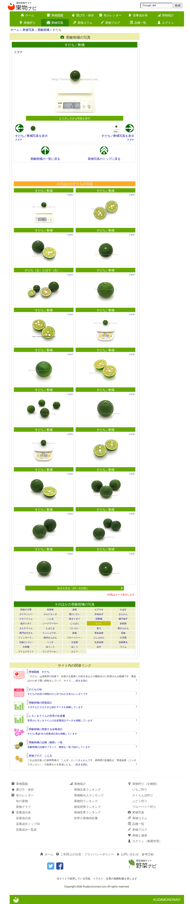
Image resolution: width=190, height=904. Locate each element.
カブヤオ (98, 609)
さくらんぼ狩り (142, 795)
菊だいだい (74, 614)
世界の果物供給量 (86, 818)
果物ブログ (112, 22)
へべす (50, 642)
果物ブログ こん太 (40, 755)
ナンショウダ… (50, 632)
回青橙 (50, 609)
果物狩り (30, 22)
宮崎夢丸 (123, 642)
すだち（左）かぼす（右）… (43, 270)
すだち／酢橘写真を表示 (31, 135)
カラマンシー (26, 614)
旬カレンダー (113, 15)
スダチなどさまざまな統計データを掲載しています (55, 707)
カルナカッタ (50, 614)
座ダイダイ (74, 618)
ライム (123, 646)
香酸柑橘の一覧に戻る (45, 158)
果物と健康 (139, 835)
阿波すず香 (26, 609)
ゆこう (74, 646)
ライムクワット (26, 651)
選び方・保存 (85, 15)
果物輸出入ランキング (89, 795)
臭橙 (74, 609)
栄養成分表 (140, 15)
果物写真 (57, 22)
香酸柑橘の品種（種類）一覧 (46, 742)
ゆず (99, 646)
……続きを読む (79, 680)
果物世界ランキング (87, 812)
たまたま (50, 628)
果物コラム (85, 22)
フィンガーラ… (26, 637)
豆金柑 (74, 642)
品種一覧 (140, 22)
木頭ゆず (98, 614)
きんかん (123, 614)
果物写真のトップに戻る (104, 158)
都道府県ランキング (87, 807)
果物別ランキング (86, 801)
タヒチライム (26, 628)
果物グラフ (23, 807)
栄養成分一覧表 (26, 829)
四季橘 (99, 618)
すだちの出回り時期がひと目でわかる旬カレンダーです (57, 694)
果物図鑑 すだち (39, 671)
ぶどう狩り (139, 801)
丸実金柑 (98, 642)
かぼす (123, 609)
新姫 (74, 632)
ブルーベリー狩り (144, 807)
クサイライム (26, 618)
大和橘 (26, 646)
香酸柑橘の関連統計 (40, 702)
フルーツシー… (74, 637)
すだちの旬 (35, 689)
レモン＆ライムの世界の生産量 (47, 715)
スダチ (18, 139)
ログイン (168, 22)
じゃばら (74, 623)
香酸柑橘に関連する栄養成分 (46, 729)
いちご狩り (139, 789)
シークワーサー (50, 623)
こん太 (50, 618)
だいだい (74, 628)
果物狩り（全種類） (145, 783)
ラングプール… (50, 651)
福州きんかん (50, 637)
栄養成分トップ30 (28, 824)
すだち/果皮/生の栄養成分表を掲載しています (52, 733)
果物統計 (168, 15)
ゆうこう (50, 646)
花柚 (123, 632)
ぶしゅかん (98, 637)
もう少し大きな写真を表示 (74, 118)
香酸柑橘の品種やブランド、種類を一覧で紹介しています (58, 747)
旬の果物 (22, 801)
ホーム (29, 15)
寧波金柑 (98, 632)
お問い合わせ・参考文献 (137, 854)
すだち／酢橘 (44, 190)
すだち (99, 623)
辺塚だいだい (26, 642)
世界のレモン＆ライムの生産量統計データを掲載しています (60, 720)
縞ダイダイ (26, 623)
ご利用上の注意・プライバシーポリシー (87, 854)
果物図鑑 (57, 15)
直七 (99, 628)
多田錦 (123, 623)
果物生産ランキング (87, 789)
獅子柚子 (123, 618)
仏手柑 (123, 637)
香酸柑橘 (43, 29)
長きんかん (123, 628)
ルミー (74, 651)
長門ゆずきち (26, 632)
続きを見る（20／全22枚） (73, 588)
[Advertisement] (74, 171)
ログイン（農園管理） (147, 841)
